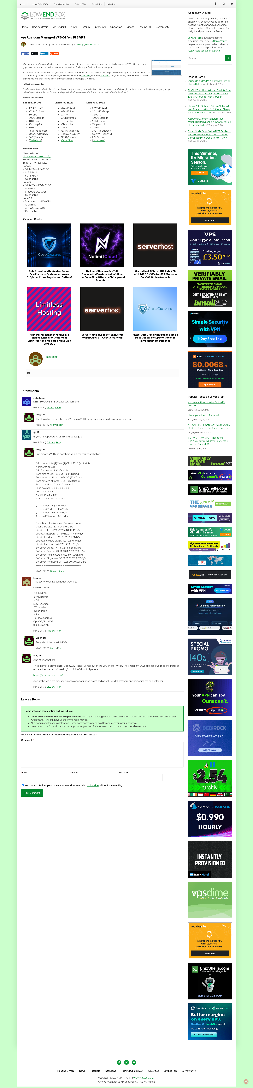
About (22, 4)
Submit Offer (80, 4)
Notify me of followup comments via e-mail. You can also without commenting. (73, 785)
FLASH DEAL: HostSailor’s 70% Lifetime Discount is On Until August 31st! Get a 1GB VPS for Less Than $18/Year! (209, 93)
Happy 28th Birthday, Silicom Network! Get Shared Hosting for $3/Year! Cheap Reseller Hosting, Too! (209, 109)
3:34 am (51, 442)
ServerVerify (162, 26)
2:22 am (51, 687)
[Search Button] (228, 58)
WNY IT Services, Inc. (144, 1078)
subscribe (93, 785)
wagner (40, 414)
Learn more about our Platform (204, 50)
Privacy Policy (129, 1081)
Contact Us (114, 1081)
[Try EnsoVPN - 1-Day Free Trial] (210, 346)
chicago (80, 44)
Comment (27, 740)
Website (123, 772)
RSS (141, 1081)
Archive (102, 1081)
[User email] (28, 373)
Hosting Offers (40, 26)
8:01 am (53, 648)
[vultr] (210, 184)
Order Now (35, 140)
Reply (58, 407)
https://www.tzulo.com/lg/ (37, 156)
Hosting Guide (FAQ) (39, 4)
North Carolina (92, 44)
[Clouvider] (210, 265)
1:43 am (50, 407)
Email (24, 772)
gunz (36, 432)
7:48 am (51, 630)
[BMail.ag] (210, 306)
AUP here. (105, 75)
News (74, 26)
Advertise (111, 4)
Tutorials (85, 26)
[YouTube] (224, 4)
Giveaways (116, 26)
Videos (130, 26)
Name (73, 772)
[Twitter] (232, 4)
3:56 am (53, 571)
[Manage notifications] (246, 1081)
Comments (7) (67, 44)
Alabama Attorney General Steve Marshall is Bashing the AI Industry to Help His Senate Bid (209, 122)
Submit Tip (96, 4)
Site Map (150, 1081)
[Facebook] (215, 4)
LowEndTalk (145, 26)
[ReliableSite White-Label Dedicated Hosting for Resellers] (210, 224)
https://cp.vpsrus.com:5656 (48, 675)
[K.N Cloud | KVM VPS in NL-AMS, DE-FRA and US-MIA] (210, 387)
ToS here (85, 75)
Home (24, 26)
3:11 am (52, 425)
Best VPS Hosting (61, 4)
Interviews (100, 26)
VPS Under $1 (59, 26)
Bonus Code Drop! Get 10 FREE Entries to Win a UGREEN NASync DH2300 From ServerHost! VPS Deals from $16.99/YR (209, 134)
